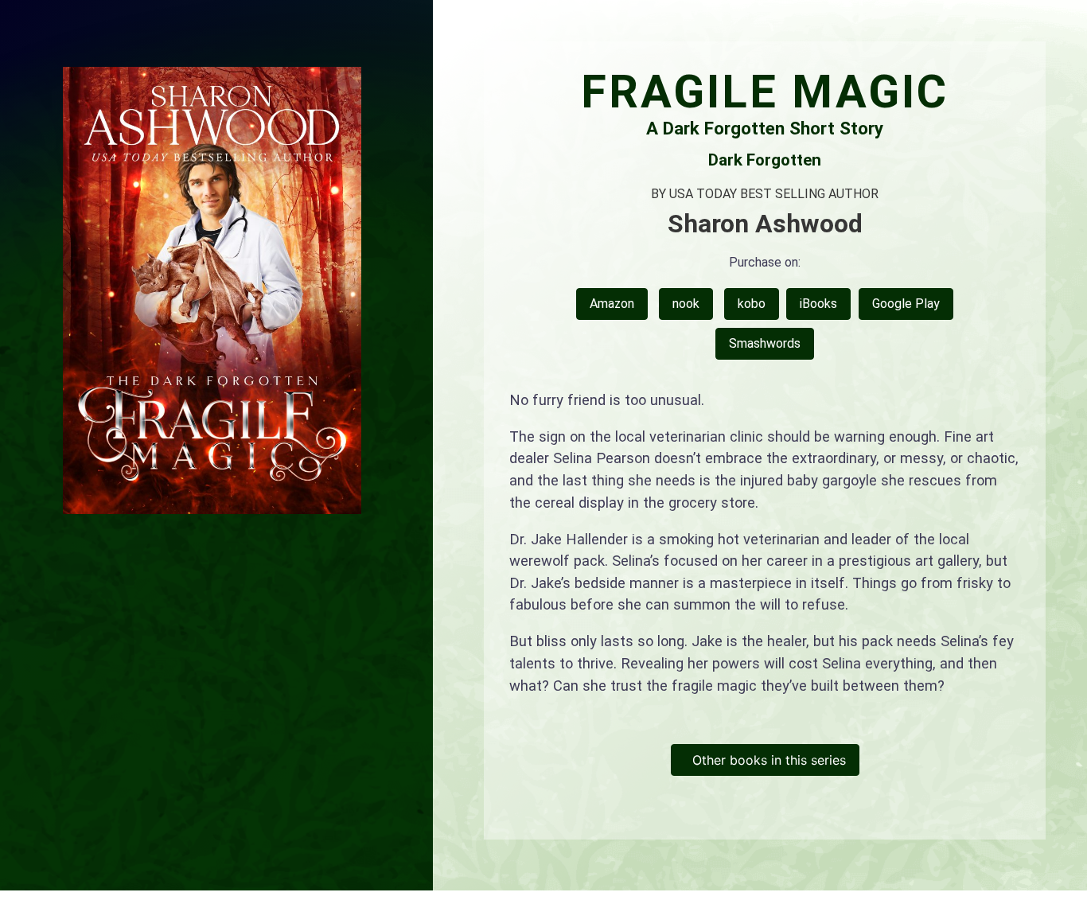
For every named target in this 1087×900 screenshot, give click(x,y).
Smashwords (765, 343)
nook (685, 303)
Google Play (906, 303)
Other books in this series (765, 760)
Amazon (612, 303)
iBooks (818, 303)
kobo (752, 303)
